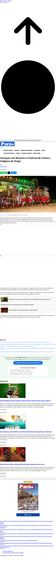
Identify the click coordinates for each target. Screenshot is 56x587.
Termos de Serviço (8, 551)
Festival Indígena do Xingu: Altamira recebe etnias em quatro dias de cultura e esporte (25, 400)
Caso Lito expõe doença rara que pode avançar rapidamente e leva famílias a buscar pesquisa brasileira (26, 543)
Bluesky (14, 172)
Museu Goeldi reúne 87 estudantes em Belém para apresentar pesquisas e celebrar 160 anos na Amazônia (27, 351)
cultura (4, 215)
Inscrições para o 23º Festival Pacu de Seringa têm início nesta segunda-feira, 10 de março (26, 431)
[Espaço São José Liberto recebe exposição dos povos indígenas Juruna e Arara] (13, 461)
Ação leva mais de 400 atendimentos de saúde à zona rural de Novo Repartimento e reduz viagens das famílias (28, 344)
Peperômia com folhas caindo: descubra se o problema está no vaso (18, 346)
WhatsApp (3, 172)
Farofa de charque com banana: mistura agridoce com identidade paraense (19, 540)
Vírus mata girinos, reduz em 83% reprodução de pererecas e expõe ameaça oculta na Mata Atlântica (26, 342)
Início (1, 215)
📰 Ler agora (28, 514)
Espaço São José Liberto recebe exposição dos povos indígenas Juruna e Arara (22, 464)
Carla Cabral (3, 166)
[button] (1, 147)
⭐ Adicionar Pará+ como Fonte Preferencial (28, 363)
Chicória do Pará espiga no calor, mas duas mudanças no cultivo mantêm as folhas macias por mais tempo (27, 533)
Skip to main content (5, 1)
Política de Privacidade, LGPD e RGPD (13, 552)
